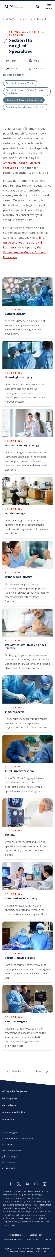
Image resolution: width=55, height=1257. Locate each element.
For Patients (9, 1105)
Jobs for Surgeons (11, 1156)
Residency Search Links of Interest (26, 107)
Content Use (32, 1239)
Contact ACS (8, 1168)
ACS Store (7, 1144)
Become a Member (12, 1150)
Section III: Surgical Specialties (24, 99)
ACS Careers (8, 1162)
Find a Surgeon (9, 1132)
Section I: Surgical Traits (20, 83)
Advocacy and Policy (13, 1112)
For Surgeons (9, 1098)
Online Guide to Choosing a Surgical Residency (23, 242)
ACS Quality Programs (14, 1091)
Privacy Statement (16, 1235)
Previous (18, 1071)
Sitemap (47, 1239)
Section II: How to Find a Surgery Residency (25, 91)
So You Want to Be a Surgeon (19, 19)
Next (39, 1071)
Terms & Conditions (13, 1239)
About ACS (8, 1119)
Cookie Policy (36, 1235)
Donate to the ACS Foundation (17, 1138)
